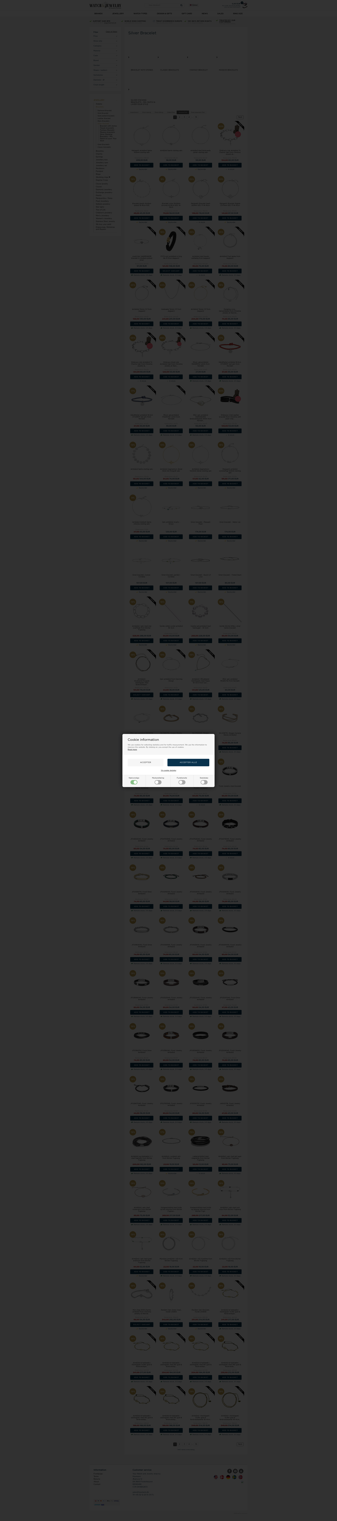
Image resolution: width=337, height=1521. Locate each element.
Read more (132, 750)
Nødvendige (134, 778)
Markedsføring (158, 778)
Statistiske (204, 778)
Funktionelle (182, 778)
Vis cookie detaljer (168, 770)
